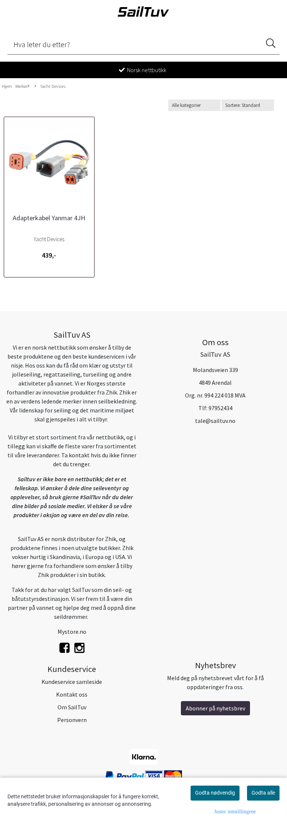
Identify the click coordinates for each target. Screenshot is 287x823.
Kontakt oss (71, 694)
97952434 (220, 408)
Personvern (72, 720)
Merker (21, 86)
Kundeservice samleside (71, 681)
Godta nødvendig (215, 793)
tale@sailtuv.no (215, 420)
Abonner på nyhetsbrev (215, 708)
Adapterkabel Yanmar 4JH (49, 218)
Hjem (7, 86)
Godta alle (263, 793)
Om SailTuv (72, 707)
